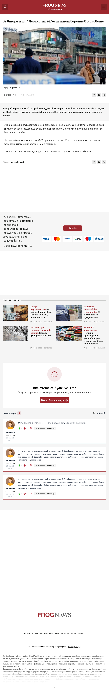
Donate (73, 228)
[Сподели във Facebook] (99, 95)
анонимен (10, 432)
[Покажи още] (54, 687)
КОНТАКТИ (37, 633)
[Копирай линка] (94, 95)
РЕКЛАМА (48, 633)
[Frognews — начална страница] (54, 615)
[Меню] (104, 7)
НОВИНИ (7, 95)
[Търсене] (5, 7)
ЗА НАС (27, 633)
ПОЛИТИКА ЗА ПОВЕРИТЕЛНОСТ (70, 633)
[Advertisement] (54, 555)
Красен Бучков (17, 162)
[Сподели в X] (104, 95)
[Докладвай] (31, 428)
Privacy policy (73, 646)
